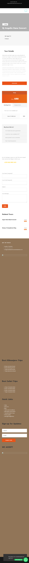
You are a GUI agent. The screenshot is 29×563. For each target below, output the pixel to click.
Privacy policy (7, 414)
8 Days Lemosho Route (9, 366)
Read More (14, 83)
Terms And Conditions (9, 410)
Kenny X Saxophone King (9, 228)
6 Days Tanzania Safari (9, 390)
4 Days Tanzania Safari (9, 387)
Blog (5, 408)
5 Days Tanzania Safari (9, 388)
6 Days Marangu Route (9, 367)
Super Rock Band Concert (9, 219)
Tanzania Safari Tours (9, 413)
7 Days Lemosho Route (9, 369)
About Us (6, 406)
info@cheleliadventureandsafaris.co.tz (14, 3)
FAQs (5, 405)
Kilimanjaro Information (9, 411)
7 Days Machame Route (10, 371)
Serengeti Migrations (9, 416)
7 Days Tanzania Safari (9, 392)
